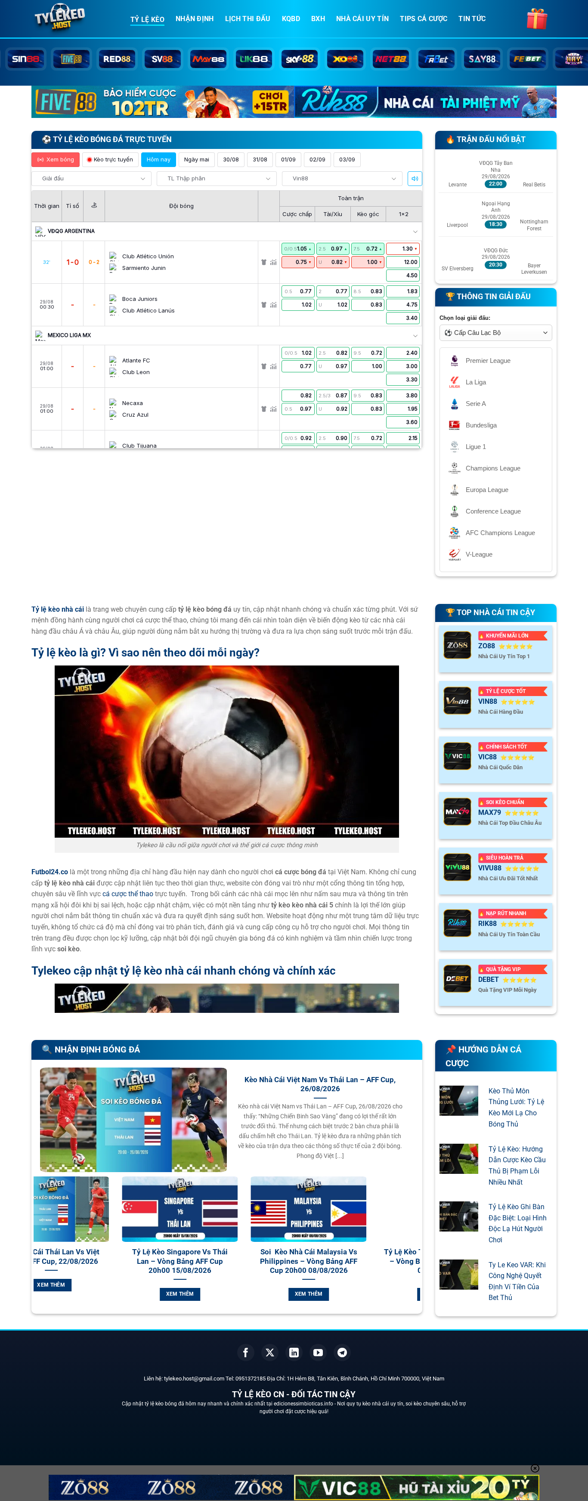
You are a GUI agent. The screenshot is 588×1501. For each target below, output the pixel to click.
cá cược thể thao (127, 894)
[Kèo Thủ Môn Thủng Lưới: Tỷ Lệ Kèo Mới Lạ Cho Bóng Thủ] (458, 1110)
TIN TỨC (472, 19)
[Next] (415, 1248)
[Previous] (38, 1248)
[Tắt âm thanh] (415, 178)
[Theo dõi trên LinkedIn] (294, 1352)
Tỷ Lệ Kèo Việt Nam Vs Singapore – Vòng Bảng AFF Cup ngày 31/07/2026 (265, 1261)
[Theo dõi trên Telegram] (342, 1352)
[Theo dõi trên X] (270, 1352)
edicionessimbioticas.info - (305, 1404)
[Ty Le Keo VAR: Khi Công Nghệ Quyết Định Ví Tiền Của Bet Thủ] (458, 1284)
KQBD (291, 19)
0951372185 (250, 1378)
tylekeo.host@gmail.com (194, 1378)
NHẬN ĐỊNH (195, 19)
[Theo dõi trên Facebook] (245, 1352)
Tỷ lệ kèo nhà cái (57, 609)
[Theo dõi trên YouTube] (318, 1352)
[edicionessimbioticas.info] (74, 19)
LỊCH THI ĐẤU (248, 19)
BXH (318, 19)
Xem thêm (137, 1294)
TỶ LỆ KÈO (147, 19)
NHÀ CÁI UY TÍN (362, 19)
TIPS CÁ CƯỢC (423, 19)
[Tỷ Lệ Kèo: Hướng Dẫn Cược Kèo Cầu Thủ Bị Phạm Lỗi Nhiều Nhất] (458, 1168)
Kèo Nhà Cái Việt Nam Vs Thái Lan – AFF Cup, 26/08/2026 (320, 1084)
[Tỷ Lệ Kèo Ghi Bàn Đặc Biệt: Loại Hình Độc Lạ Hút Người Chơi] (458, 1226)
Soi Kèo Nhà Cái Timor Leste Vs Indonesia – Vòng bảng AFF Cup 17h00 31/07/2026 (393, 1261)
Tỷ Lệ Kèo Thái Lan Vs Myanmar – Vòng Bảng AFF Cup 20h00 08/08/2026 (136, 1261)
